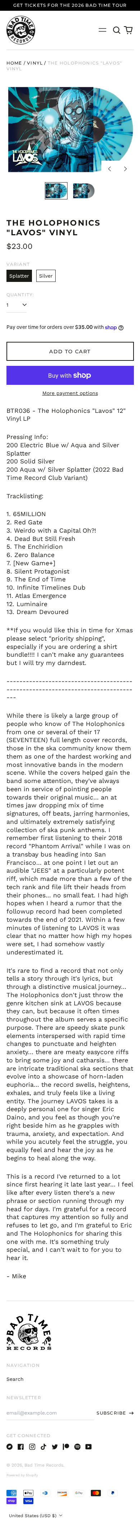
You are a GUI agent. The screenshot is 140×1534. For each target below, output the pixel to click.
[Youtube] (88, 1447)
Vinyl (35, 63)
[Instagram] (32, 1447)
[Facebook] (21, 1447)
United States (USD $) (33, 1515)
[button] (117, 30)
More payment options (70, 393)
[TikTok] (43, 1447)
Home (14, 63)
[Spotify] (77, 1447)
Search (15, 1379)
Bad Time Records (43, 1465)
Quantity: (20, 294)
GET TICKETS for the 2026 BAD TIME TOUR (70, 5)
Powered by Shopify (22, 1475)
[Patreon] (66, 1447)
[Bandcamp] (9, 1447)
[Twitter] (55, 1447)
